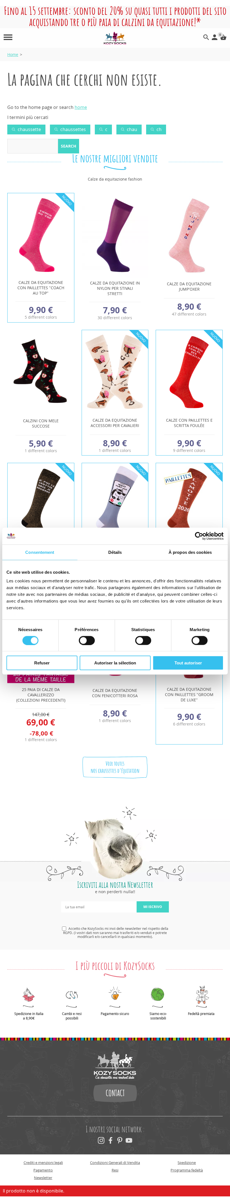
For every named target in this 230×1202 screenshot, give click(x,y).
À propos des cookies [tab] (190, 552)
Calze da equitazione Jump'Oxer (189, 286)
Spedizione (187, 1162)
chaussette (29, 129)
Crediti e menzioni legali (43, 1162)
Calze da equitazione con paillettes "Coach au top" (40, 288)
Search (68, 146)
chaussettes (72, 129)
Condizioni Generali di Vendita (115, 1162)
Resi (115, 1170)
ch (158, 129)
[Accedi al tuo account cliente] (214, 38)
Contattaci (115, 1093)
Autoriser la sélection (115, 662)
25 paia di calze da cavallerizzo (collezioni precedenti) (40, 695)
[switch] (87, 640)
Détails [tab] (115, 552)
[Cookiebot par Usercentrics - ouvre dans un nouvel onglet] (199, 536)
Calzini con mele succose (41, 423)
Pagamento (43, 1170)
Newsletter (43, 1177)
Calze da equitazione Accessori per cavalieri (115, 422)
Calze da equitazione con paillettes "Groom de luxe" (189, 694)
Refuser (42, 662)
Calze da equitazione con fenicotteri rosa (115, 693)
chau (131, 129)
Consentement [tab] (39, 552)
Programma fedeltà (187, 1170)
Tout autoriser (188, 662)
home (81, 107)
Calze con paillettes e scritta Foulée (189, 422)
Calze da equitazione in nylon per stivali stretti (115, 288)
